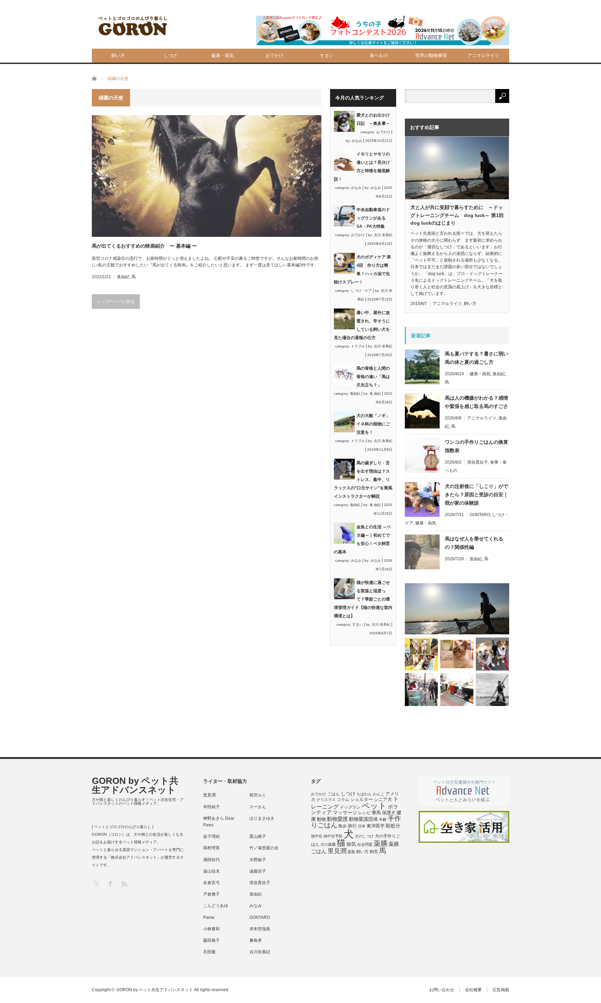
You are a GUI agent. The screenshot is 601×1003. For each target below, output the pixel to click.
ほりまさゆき (261, 818)
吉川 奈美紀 (383, 235)
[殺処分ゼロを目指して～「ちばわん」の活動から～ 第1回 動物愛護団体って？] (492, 654)
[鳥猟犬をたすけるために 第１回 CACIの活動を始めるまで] (456, 689)
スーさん (257, 806)
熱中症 (316, 836)
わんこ (378, 794)
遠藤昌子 (257, 871)
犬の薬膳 (328, 844)
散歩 (342, 826)
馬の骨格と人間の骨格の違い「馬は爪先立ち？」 (373, 376)
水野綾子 (257, 859)
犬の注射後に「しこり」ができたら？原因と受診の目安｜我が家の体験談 (476, 494)
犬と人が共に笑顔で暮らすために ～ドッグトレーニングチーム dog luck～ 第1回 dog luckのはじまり (457, 215)
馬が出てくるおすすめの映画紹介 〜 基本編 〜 (144, 246)
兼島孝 (255, 940)
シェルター (361, 799)
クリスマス (326, 799)
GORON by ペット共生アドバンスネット (135, 785)
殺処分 (393, 825)
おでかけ (274, 55)
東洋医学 (376, 826)
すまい (327, 55)
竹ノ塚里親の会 (264, 847)
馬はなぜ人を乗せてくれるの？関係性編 (474, 543)
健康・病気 (222, 55)
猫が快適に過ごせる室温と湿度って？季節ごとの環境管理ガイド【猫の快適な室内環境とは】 (363, 599)
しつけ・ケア (361, 290)
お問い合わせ (441, 989)
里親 (351, 852)
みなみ (357, 141)
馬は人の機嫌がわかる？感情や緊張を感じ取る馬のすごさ (476, 402)
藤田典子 (211, 940)
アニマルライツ (483, 55)
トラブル (358, 346)
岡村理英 (211, 847)
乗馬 (376, 812)
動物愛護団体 (363, 819)
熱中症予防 (333, 836)
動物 (321, 819)
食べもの (379, 55)
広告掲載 (500, 989)
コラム (343, 799)
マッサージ (345, 812)
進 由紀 (375, 393)
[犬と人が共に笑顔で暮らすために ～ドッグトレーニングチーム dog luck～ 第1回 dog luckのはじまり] (457, 608)
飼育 (374, 851)
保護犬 (388, 812)
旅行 (352, 825)
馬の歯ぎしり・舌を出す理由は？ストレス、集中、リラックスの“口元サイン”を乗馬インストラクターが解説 (363, 479)
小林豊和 (211, 928)
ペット (374, 805)
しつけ (170, 55)
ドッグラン (350, 807)
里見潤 (209, 795)
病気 (351, 844)
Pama (208, 917)
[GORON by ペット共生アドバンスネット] (133, 26)
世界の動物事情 (431, 55)
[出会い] (492, 689)
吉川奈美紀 (259, 951)
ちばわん (364, 794)
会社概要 (473, 989)
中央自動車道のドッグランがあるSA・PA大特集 (373, 218)
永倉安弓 (211, 882)
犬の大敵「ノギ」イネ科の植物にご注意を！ (373, 424)
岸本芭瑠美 (259, 928)
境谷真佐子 (477, 462)
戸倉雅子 (211, 894)
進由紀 (123, 276)
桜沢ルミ (257, 795)
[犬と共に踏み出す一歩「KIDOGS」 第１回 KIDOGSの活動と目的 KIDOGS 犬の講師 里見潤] (421, 654)
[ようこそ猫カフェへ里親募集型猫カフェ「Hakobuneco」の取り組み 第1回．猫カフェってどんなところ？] (456, 654)
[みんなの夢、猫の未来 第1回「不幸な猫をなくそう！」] (421, 689)
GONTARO (480, 514)
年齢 (383, 819)
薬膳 (380, 843)
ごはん (333, 794)
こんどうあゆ (215, 905)
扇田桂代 (211, 859)
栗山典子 (257, 836)
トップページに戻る (116, 301)
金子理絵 (211, 836)
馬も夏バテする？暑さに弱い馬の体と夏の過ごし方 (476, 358)
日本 (362, 826)
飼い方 (118, 55)
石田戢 (209, 951)
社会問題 (364, 844)
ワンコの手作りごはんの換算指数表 (476, 446)
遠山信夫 (211, 871)
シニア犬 (383, 799)
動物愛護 (337, 819)
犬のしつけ (364, 836)
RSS (124, 883)
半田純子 (211, 806)
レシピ (364, 812)
